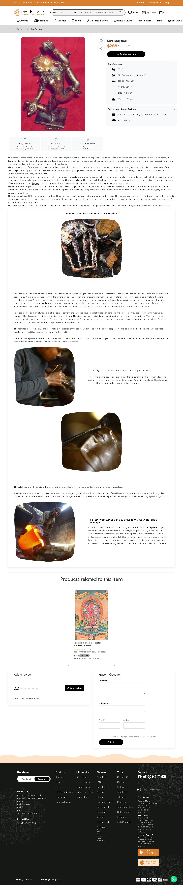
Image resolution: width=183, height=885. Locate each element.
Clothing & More (64, 792)
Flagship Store (144, 801)
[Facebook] (140, 777)
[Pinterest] (149, 777)
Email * (102, 720)
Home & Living (63, 802)
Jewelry (59, 787)
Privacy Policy (151, 737)
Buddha (124, 205)
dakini (29, 158)
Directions (141, 812)
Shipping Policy (84, 792)
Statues (20, 29)
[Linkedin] (158, 777)
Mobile (126, 720)
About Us (101, 777)
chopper (43, 180)
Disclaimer (81, 777)
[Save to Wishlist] (101, 41)
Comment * (104, 680)
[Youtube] (163, 777)
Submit (111, 742)
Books (59, 782)
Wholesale (122, 792)
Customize (122, 782)
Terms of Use (137, 737)
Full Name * (104, 703)
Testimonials (103, 807)
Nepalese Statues (34, 29)
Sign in (141, 3)
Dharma (35, 183)
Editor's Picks (103, 822)
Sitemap (121, 817)
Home (10, 29)
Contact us (154, 3)
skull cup (78, 180)
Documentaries (105, 802)
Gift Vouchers (124, 812)
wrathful (23, 189)
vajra (37, 180)
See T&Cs (29, 149)
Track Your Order (125, 807)
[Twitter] (145, 777)
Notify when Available (126, 54)
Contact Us (123, 777)
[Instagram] (154, 777)
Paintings (61, 797)
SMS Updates (124, 822)
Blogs (100, 797)
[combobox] (97, 12)
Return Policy (83, 782)
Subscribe (42, 779)
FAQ (167, 3)
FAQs (99, 782)
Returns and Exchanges (130, 114)
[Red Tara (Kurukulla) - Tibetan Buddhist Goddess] (91, 639)
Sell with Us (123, 787)
